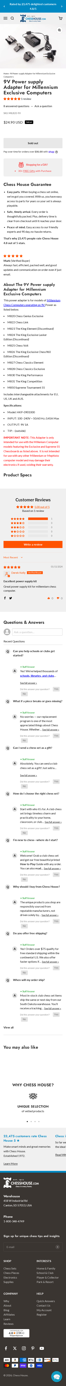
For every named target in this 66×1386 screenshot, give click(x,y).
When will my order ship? (29, 979)
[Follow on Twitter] (14, 1348)
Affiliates (9, 1314)
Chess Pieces (11, 1272)
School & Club (45, 1272)
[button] (12, 98)
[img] (12, 567)
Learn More (11, 1163)
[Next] (61, 6)
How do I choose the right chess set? (36, 793)
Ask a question (43, 106)
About (7, 1305)
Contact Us (43, 1305)
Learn (7, 1319)
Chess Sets (10, 1268)
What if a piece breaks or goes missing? (37, 701)
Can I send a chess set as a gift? (32, 747)
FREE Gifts (29, 170)
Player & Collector (48, 1277)
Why (6, 1301)
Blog (6, 1310)
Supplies (9, 1281)
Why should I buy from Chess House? (36, 886)
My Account (44, 1310)
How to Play (27, 864)
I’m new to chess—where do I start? (35, 840)
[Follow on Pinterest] (32, 1348)
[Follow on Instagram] (23, 1348)
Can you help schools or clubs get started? (34, 653)
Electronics (10, 1277)
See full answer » (28, 683)
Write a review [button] (33, 544)
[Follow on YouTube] (41, 1348)
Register (42, 1314)
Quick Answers (46, 1301)
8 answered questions (16, 106)
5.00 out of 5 (42, 506)
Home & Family (46, 1268)
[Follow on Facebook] (6, 1348)
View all (9, 1027)
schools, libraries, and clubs (37, 675)
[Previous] (4, 6)
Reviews (9, 1323)
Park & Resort (45, 1281)
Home (6, 73)
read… (39, 868)
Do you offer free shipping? (30, 933)
